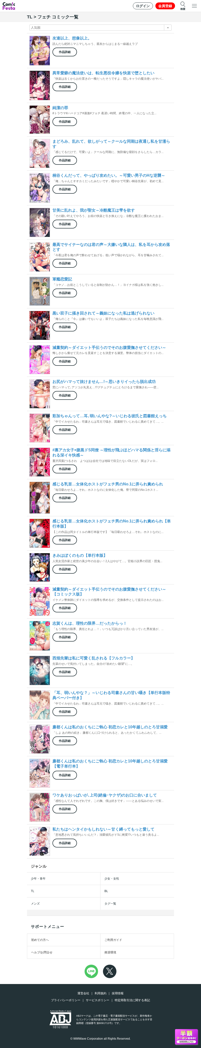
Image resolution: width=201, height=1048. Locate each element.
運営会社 (83, 993)
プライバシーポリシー (65, 1000)
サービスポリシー (97, 1000)
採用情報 (118, 993)
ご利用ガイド (113, 940)
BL (106, 891)
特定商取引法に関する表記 (132, 1000)
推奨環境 (110, 952)
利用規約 (100, 993)
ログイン (143, 6)
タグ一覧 (110, 903)
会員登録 (165, 6)
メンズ (35, 903)
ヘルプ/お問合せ (41, 952)
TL (32, 891)
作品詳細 (65, 52)
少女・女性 (111, 878)
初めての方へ (40, 940)
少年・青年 (38, 878)
